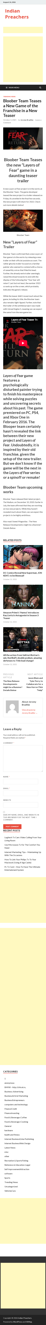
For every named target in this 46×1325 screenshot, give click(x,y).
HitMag (29, 1322)
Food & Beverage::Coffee (15, 1117)
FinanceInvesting (11, 1113)
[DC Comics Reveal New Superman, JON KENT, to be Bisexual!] (23, 570)
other (6, 1156)
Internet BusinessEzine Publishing (19, 1139)
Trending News (9, 96)
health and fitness (12, 1134)
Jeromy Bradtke (27, 120)
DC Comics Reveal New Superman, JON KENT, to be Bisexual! (22, 574)
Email (6, 788)
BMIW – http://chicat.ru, (15, 1087)
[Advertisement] (24, 30)
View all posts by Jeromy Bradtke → (30, 711)
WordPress (17, 1322)
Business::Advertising (13, 1091)
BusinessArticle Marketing (16, 1096)
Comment (8, 743)
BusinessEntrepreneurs (14, 1100)
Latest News (9, 1147)
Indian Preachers (17, 14)
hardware (8, 1130)
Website (7, 800)
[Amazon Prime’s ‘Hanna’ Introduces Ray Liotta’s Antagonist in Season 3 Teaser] (23, 609)
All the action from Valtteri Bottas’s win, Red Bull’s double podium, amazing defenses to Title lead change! (22, 658)
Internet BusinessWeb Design (17, 1143)
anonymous (9, 1083)
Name (6, 777)
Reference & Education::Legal (17, 1165)
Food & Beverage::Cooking (16, 1121)
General (7, 1126)
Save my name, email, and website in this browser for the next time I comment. (21, 817)
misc (6, 1152)
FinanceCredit (10, 1109)
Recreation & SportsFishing (16, 1160)
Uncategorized (11, 1186)
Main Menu (14, 87)
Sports (7, 1178)
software (8, 1173)
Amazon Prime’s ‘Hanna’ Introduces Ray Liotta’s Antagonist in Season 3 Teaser (21, 615)
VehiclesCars (10, 1191)
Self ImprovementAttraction (16, 1169)
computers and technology (16, 1104)
